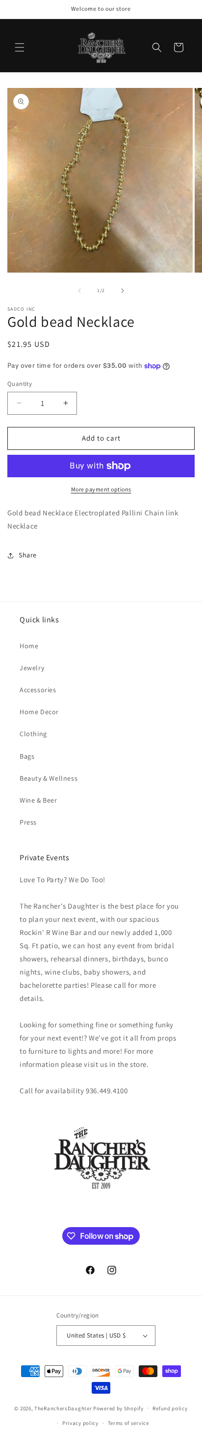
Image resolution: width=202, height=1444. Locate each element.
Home (29, 645)
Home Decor (39, 711)
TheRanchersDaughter (63, 1407)
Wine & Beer (38, 800)
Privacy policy (80, 1423)
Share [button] (28, 555)
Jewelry (32, 667)
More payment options (101, 489)
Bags (27, 756)
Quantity (19, 384)
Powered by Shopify (118, 1407)
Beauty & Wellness (48, 778)
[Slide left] (79, 290)
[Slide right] (122, 290)
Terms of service (128, 1423)
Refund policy (169, 1408)
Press (28, 822)
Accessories (38, 689)
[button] (19, 47)
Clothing (33, 733)
